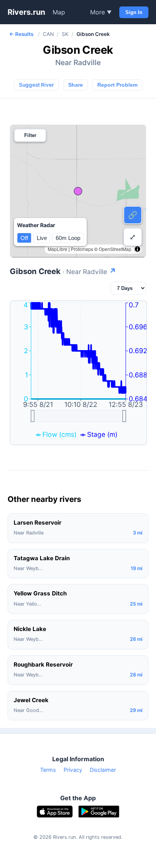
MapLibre (57, 249)
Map (59, 12)
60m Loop (68, 238)
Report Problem (117, 85)
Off (24, 238)
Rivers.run (26, 12)
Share (75, 85)
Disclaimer (103, 770)
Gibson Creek (63, 271)
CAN (48, 34)
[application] (78, 373)
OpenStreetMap (115, 249)
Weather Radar (36, 225)
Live (42, 238)
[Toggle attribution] (137, 249)
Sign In (133, 12)
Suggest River (36, 85)
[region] (78, 191)
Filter (30, 135)
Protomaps (82, 249)
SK (65, 34)
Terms (48, 770)
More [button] (101, 12)
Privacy (73, 770)
